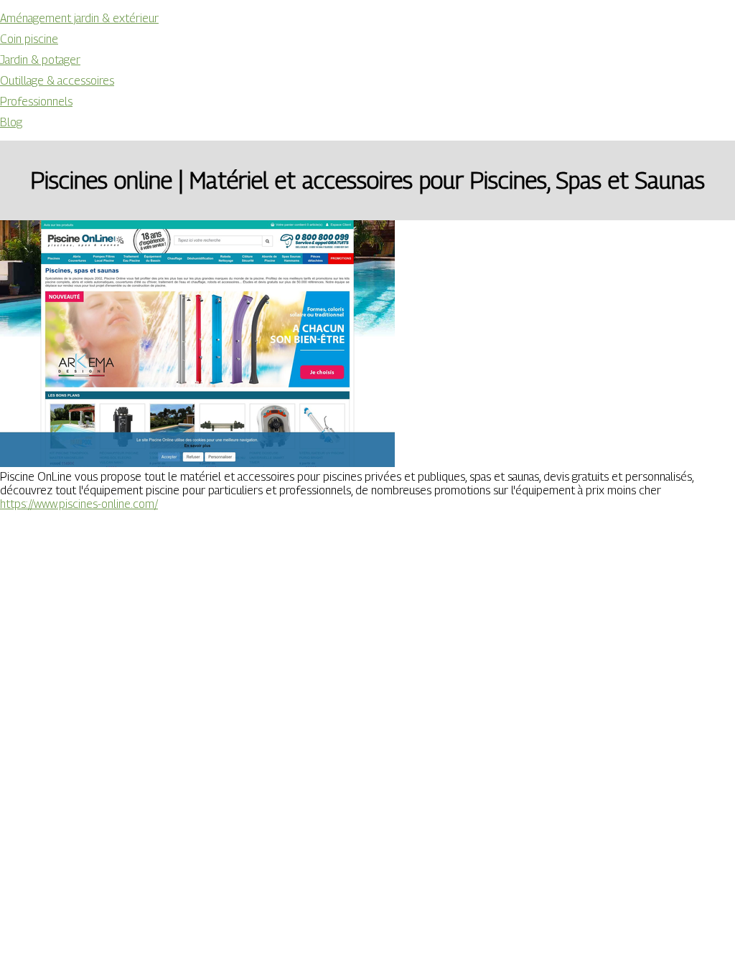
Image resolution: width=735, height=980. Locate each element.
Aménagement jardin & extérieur (79, 18)
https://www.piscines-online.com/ (79, 504)
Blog (11, 122)
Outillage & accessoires (57, 81)
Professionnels (36, 101)
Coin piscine (29, 39)
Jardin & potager (40, 60)
